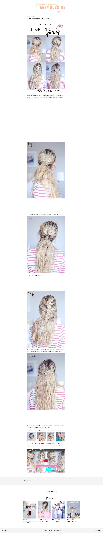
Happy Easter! (55, 521)
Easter (53, 519)
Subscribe (59, 530)
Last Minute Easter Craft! (72, 521)
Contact (45, 530)
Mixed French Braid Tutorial (43, 521)
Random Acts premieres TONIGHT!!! (29, 521)
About (42, 530)
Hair (28, 16)
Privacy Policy (53, 530)
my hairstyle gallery (60, 430)
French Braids (40, 519)
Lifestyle (24, 519)
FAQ (49, 530)
